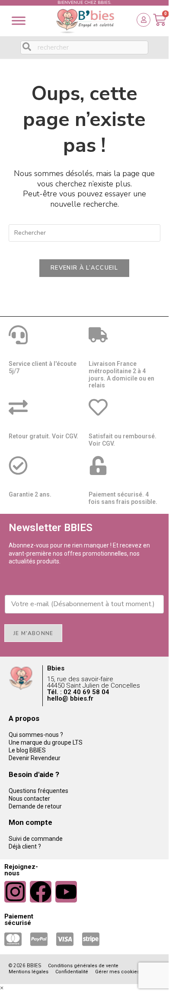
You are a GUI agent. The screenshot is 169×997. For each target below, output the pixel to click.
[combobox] (84, 47)
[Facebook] (40, 892)
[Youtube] (66, 892)
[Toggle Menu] (19, 21)
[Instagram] (15, 892)
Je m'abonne (33, 633)
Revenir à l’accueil (84, 268)
